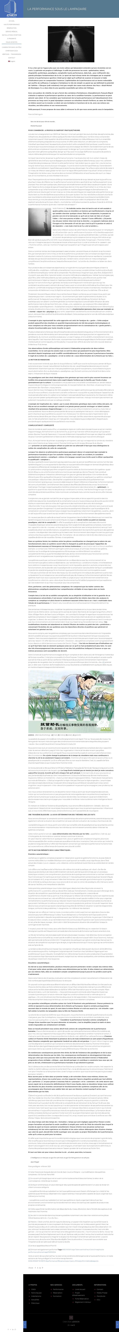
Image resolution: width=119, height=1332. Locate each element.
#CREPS (42, 1261)
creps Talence (76, 1250)
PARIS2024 (52, 1252)
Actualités (35, 1300)
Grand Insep (94, 1250)
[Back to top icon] (71, 1318)
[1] (29, 1172)
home (41, 1252)
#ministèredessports (90, 1261)
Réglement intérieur (83, 1302)
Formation (57, 1296)
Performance (58, 1289)
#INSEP (36, 1261)
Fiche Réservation (82, 1299)
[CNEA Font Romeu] (11, 9)
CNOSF (68, 1250)
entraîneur (85, 1250)
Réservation (57, 1293)
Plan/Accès (101, 1296)
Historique (35, 1303)
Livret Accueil (80, 1289)
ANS (63, 1250)
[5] (103, 662)
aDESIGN (75, 1322)
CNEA (33, 1289)
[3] (29, 1185)
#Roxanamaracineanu (66, 1261)
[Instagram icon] (15, 1329)
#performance (51, 1261)
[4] (29, 1209)
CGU (98, 1300)
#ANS (30, 1261)
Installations (36, 1296)
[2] (52, 240)
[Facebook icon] (8, 1329)
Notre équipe (36, 1293)
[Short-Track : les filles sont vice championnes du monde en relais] (24, 1324)
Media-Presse (102, 1293)
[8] (29, 1250)
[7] (40, 891)
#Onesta (78, 1261)
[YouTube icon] (10, 1329)
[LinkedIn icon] (13, 1329)
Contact (100, 1289)
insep (45, 1252)
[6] (29, 1222)
